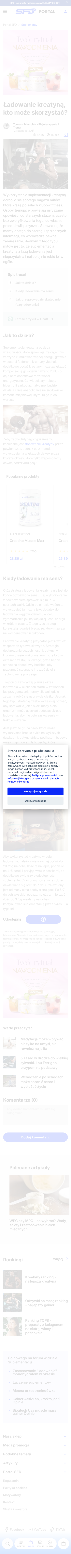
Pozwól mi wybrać (18, 781)
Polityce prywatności (44, 775)
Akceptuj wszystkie (35, 791)
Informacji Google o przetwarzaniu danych (33, 778)
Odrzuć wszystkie (35, 800)
